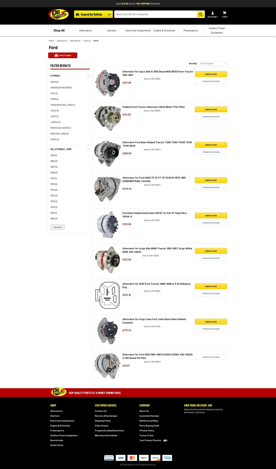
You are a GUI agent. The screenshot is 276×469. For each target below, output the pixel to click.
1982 (53, 218)
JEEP (54, 116)
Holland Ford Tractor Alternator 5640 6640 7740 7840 (153, 106)
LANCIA (55, 122)
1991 (53, 155)
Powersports (191, 30)
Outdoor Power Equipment (217, 30)
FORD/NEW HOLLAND (62, 104)
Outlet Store (56, 445)
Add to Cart (211, 74)
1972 (53, 184)
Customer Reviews (149, 415)
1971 (53, 178)
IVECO (54, 110)
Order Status (101, 425)
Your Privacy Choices (150, 440)
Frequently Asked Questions (109, 430)
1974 (53, 195)
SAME (54, 139)
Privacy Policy (146, 430)
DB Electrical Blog (148, 420)
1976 (53, 207)
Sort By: (193, 63)
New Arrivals (56, 440)
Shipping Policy (103, 420)
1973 (53, 189)
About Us (144, 410)
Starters (111, 30)
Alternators (85, 30)
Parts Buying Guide (149, 425)
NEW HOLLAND (59, 133)
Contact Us (101, 410)
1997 (53, 166)
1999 (53, 172)
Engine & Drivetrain (164, 30)
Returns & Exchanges (106, 415)
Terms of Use (146, 435)
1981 (53, 212)
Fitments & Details (211, 81)
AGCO (54, 81)
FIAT (54, 93)
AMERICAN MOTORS (61, 87)
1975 (53, 201)
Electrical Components (138, 30)
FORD (54, 99)
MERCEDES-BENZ (60, 127)
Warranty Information (106, 435)
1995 (53, 161)
